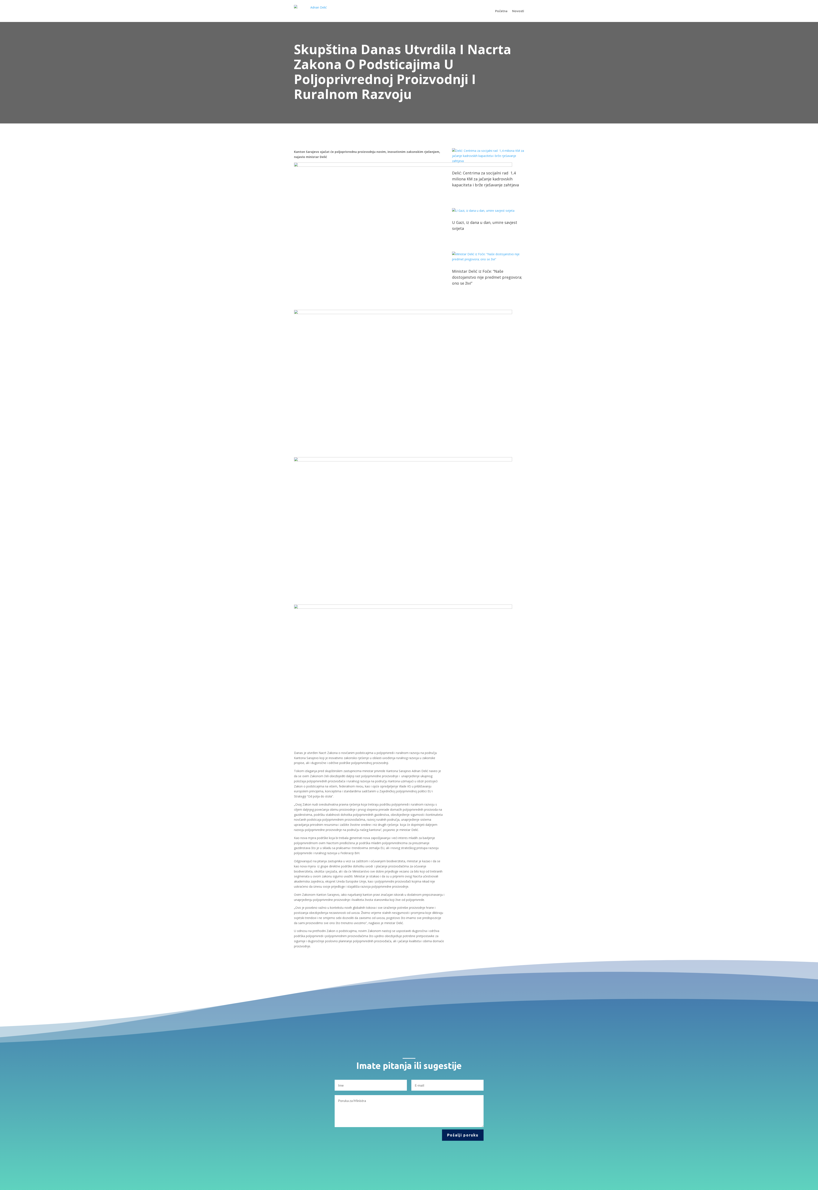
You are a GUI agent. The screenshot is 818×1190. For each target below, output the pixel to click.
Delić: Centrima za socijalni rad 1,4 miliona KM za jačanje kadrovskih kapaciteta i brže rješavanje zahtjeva (485, 178)
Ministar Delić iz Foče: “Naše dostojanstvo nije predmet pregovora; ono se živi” (487, 277)
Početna (501, 11)
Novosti (518, 11)
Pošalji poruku (462, 1135)
